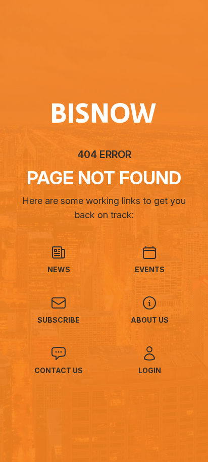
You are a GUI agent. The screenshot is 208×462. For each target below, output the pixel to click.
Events (150, 269)
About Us (150, 320)
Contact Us (58, 370)
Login (149, 370)
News (58, 269)
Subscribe (58, 320)
